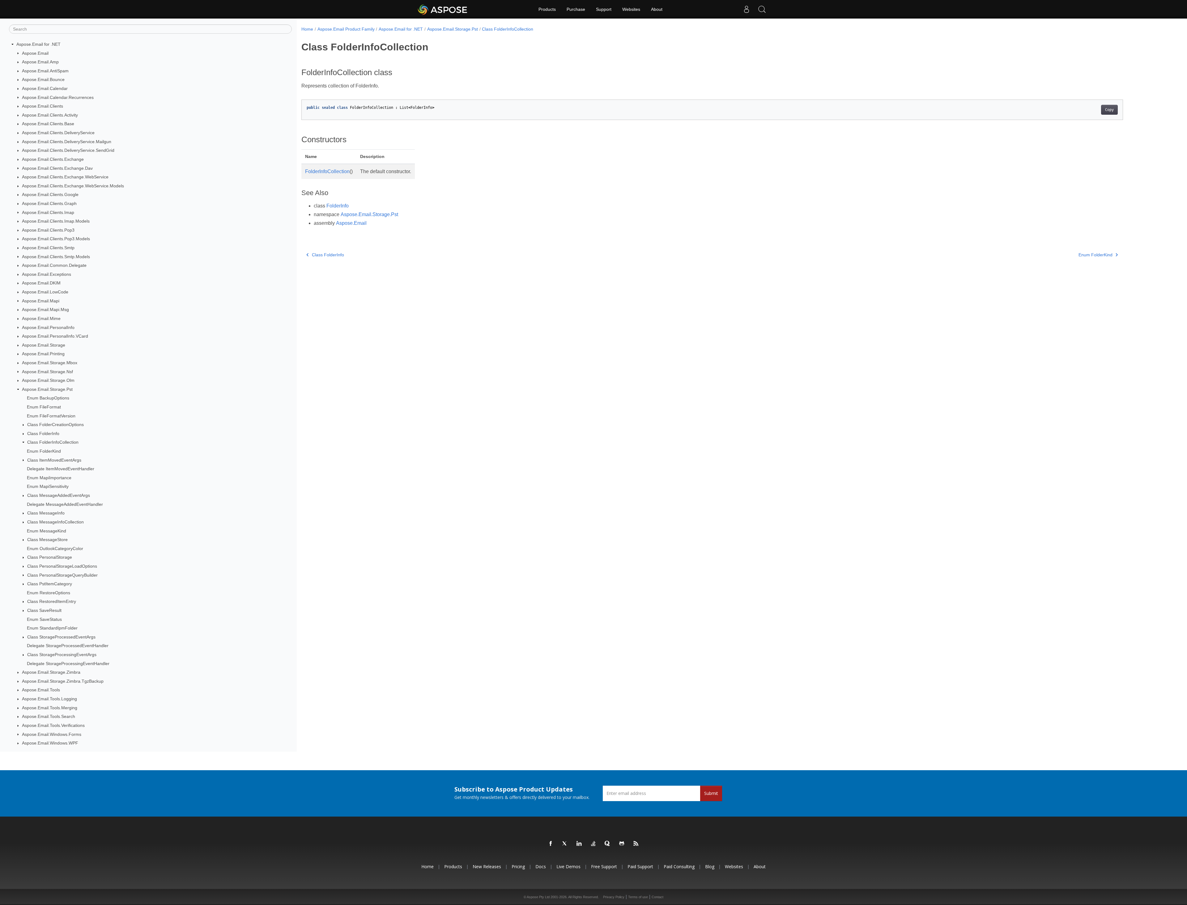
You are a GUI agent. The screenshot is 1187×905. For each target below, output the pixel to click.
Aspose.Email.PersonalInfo (48, 327)
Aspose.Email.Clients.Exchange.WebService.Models (73, 185)
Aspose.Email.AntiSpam (45, 70)
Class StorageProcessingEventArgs (61, 654)
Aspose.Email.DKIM (41, 282)
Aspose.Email (35, 53)
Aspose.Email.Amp (40, 61)
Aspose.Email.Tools (41, 689)
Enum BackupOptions (48, 397)
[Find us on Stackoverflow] (593, 844)
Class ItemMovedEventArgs (54, 460)
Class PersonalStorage (49, 557)
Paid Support (640, 866)
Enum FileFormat (44, 406)
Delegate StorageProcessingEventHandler (68, 663)
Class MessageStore (47, 539)
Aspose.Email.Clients (42, 106)
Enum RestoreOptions (48, 592)
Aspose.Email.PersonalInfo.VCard (55, 336)
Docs (540, 866)
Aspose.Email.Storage (43, 345)
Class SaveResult (44, 610)
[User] (746, 9)
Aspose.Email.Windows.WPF (50, 743)
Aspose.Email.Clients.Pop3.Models (56, 238)
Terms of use (638, 897)
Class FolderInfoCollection (53, 442)
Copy (1109, 110)
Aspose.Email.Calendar (45, 88)
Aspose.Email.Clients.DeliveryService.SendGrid (68, 150)
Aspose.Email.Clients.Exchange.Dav (57, 168)
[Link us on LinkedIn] (579, 844)
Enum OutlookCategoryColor (55, 548)
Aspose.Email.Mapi (40, 300)
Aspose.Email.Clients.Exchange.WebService (65, 176)
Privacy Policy (613, 897)
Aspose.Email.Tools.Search (48, 716)
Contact (657, 897)
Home (307, 29)
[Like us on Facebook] (551, 844)
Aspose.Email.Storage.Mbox (49, 362)
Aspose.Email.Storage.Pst (47, 389)
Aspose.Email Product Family (346, 29)
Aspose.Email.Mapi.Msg (45, 309)
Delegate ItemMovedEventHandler (60, 468)
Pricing (518, 866)
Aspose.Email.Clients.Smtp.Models (56, 256)
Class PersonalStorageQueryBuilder (62, 575)
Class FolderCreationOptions (55, 424)
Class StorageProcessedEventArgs (61, 636)
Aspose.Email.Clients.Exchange (53, 159)
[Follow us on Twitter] (565, 844)
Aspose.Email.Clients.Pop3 (48, 230)
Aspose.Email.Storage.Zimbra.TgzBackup (63, 681)
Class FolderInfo (43, 433)
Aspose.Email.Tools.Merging (49, 707)
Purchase (576, 9)
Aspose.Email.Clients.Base (48, 123)
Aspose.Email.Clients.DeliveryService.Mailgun (66, 141)
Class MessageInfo (46, 512)
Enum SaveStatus (44, 619)
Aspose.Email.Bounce (43, 79)
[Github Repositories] (622, 844)
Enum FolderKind (44, 451)
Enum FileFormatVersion (51, 415)
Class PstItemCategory (49, 583)
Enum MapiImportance (49, 477)
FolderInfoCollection (327, 171)
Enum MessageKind (46, 530)
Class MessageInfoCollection (55, 521)
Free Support (604, 866)
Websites (631, 9)
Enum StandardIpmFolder (52, 627)
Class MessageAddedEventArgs (58, 495)
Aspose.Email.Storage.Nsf (47, 371)
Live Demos (568, 866)
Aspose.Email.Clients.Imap (48, 212)
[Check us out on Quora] (608, 844)
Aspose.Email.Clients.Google (50, 194)
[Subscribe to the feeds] (636, 844)
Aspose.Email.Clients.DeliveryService (58, 132)
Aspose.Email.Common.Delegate (54, 265)
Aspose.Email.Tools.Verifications (53, 725)
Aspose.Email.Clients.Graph (49, 203)
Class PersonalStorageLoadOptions (62, 566)
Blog (709, 866)
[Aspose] (442, 9)
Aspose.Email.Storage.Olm (48, 380)
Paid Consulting (679, 866)
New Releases (487, 866)
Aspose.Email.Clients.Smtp (48, 247)
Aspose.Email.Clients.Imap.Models (56, 221)
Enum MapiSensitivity (48, 486)
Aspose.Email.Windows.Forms (51, 734)
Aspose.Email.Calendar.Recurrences (58, 97)
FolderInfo (337, 205)
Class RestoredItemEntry (51, 601)
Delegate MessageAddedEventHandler (65, 504)
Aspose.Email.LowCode (45, 291)
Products (547, 9)
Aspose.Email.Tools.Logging (49, 698)
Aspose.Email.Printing (43, 353)
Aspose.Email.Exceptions (46, 274)
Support (603, 9)
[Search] (762, 9)
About (656, 9)
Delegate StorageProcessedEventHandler (67, 645)
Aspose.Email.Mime (41, 318)
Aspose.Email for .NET (38, 44)
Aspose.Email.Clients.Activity (50, 115)
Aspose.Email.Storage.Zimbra (51, 672)
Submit (711, 793)
